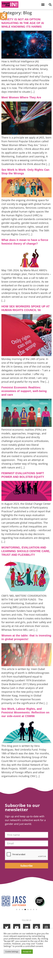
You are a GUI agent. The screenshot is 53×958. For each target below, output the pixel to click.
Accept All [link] (27, 951)
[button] (43, 4)
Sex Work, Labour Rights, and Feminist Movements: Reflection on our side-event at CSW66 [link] (25, 712)
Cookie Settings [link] (11, 951)
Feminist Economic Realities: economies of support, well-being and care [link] (24, 391)
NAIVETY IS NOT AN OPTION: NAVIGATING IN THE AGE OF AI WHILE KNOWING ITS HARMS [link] (22, 23)
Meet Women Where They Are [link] (21, 97)
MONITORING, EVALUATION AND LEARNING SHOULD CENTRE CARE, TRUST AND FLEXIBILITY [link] (25, 551)
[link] (3, 16)
